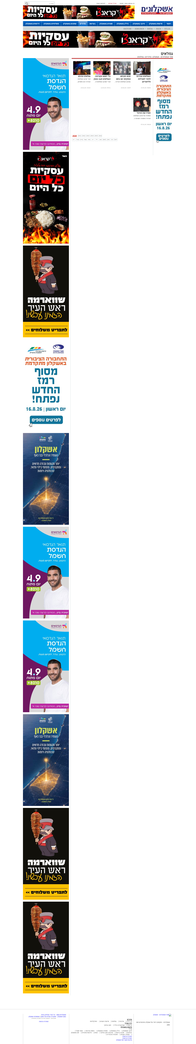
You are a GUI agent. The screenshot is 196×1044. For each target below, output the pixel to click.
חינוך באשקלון (139, 23)
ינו (73, 140)
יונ (93, 140)
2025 (96, 136)
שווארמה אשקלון (34, 1017)
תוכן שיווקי (107, 1025)
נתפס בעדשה (89, 1031)
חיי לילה (167, 28)
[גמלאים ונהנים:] (81, 74)
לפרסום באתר (100, 3)
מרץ (81, 140)
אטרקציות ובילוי (119, 1025)
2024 (92, 136)
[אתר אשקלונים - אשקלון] (162, 1015)
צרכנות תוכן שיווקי (107, 1033)
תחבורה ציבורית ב (112, 1034)
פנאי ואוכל (79, 1031)
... (150, 84)
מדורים (83, 23)
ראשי (169, 23)
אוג (101, 140)
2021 (79, 136)
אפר (85, 140)
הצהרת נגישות (127, 1036)
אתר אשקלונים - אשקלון (162, 57)
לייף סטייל (128, 1023)
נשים (96, 1033)
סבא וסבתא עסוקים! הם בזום (123, 77)
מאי (89, 140)
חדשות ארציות (86, 1033)
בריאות (129, 1025)
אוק (108, 140)
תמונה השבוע (125, 1034)
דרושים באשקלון (33, 23)
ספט (104, 140)
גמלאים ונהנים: (84, 76)
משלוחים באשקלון (51, 23)
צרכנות (158, 28)
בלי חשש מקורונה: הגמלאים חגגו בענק (102, 77)
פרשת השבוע (139, 28)
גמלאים (150, 28)
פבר (77, 140)
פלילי (130, 1029)
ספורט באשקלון (106, 23)
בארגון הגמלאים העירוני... (123, 82)
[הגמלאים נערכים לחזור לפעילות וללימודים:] (142, 74)
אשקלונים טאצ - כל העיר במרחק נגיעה (53, 1015)
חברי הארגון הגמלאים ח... (103, 82)
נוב (112, 140)
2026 (100, 136)
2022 (83, 136)
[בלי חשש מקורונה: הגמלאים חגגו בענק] (102, 74)
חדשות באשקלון (155, 23)
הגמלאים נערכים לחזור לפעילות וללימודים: (144, 79)
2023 (87, 136)
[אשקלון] (157, 14)
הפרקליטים (127, 28)
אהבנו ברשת (120, 1033)
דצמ (115, 140)
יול (97, 140)
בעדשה (92, 23)
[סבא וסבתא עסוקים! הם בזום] (122, 74)
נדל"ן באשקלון (123, 23)
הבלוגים (129, 1033)
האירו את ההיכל (144, 113)
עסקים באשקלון (69, 23)
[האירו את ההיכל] (142, 111)
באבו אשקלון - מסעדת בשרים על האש (53, 1017)
